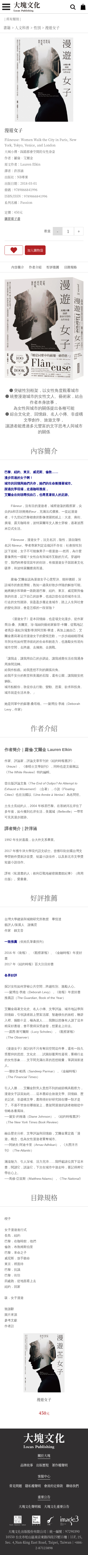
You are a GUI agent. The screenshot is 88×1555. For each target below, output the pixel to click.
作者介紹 (35, 267)
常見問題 (15, 1485)
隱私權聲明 (33, 1485)
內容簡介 (17, 267)
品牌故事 (26, 1465)
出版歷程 (42, 1465)
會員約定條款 (53, 1485)
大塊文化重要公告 (56, 1506)
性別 (37, 27)
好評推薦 (52, 267)
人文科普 (22, 27)
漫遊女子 (44, 1399)
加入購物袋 (35, 250)
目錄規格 (70, 267)
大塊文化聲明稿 (30, 1506)
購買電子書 (12, 218)
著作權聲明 (60, 1465)
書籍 (7, 27)
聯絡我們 (72, 1485)
